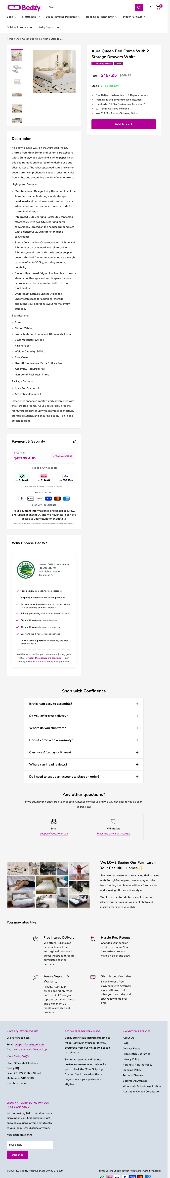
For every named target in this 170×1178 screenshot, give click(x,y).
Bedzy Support (46, 27)
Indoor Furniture (133, 17)
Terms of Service (133, 1075)
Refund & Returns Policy (137, 1065)
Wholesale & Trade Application (142, 1086)
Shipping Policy (132, 1070)
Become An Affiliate (135, 1081)
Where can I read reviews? (48, 764)
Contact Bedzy (131, 1048)
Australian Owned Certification (141, 1091)
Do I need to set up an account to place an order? (64, 776)
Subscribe (17, 1155)
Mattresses (29, 17)
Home (10, 38)
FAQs (126, 1043)
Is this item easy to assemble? (50, 704)
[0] (158, 7)
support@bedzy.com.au (54, 833)
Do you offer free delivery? (48, 716)
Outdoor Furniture (17, 27)
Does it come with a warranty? (51, 740)
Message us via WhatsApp (113, 833)
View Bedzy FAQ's (18, 1056)
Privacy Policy (131, 1059)
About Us (128, 1038)
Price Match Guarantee (136, 1054)
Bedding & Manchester (100, 17)
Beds (10, 17)
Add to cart (123, 124)
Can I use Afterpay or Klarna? (50, 752)
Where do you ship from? (47, 728)
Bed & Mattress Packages (61, 17)
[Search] (139, 7)
